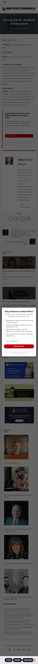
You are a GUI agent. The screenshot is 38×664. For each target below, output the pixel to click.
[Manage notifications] (33, 660)
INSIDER (17, 660)
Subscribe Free (19, 346)
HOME (8, 660)
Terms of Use (23, 352)
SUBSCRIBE (28, 660)
